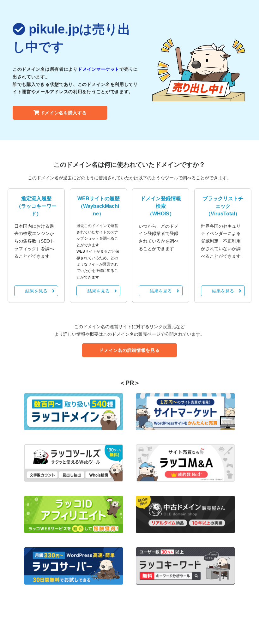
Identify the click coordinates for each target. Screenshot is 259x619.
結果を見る (36, 290)
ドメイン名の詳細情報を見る (129, 350)
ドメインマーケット (98, 69)
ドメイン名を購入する (63, 112)
